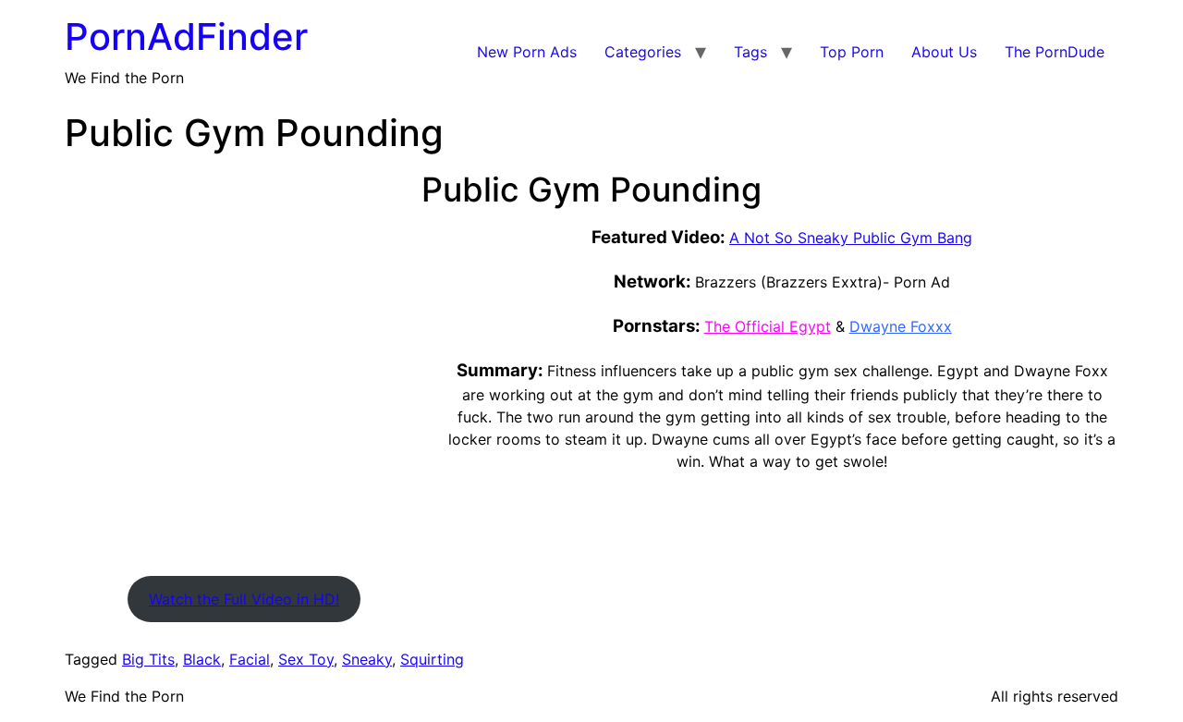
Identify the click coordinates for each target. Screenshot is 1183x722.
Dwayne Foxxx (900, 326)
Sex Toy (306, 659)
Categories (642, 52)
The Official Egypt (767, 326)
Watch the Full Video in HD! (244, 599)
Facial (249, 659)
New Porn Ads (527, 52)
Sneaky (367, 659)
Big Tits (148, 659)
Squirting (432, 659)
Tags (750, 52)
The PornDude (1054, 52)
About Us (944, 52)
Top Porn (852, 52)
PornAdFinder (186, 36)
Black (202, 659)
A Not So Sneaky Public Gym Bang (850, 237)
